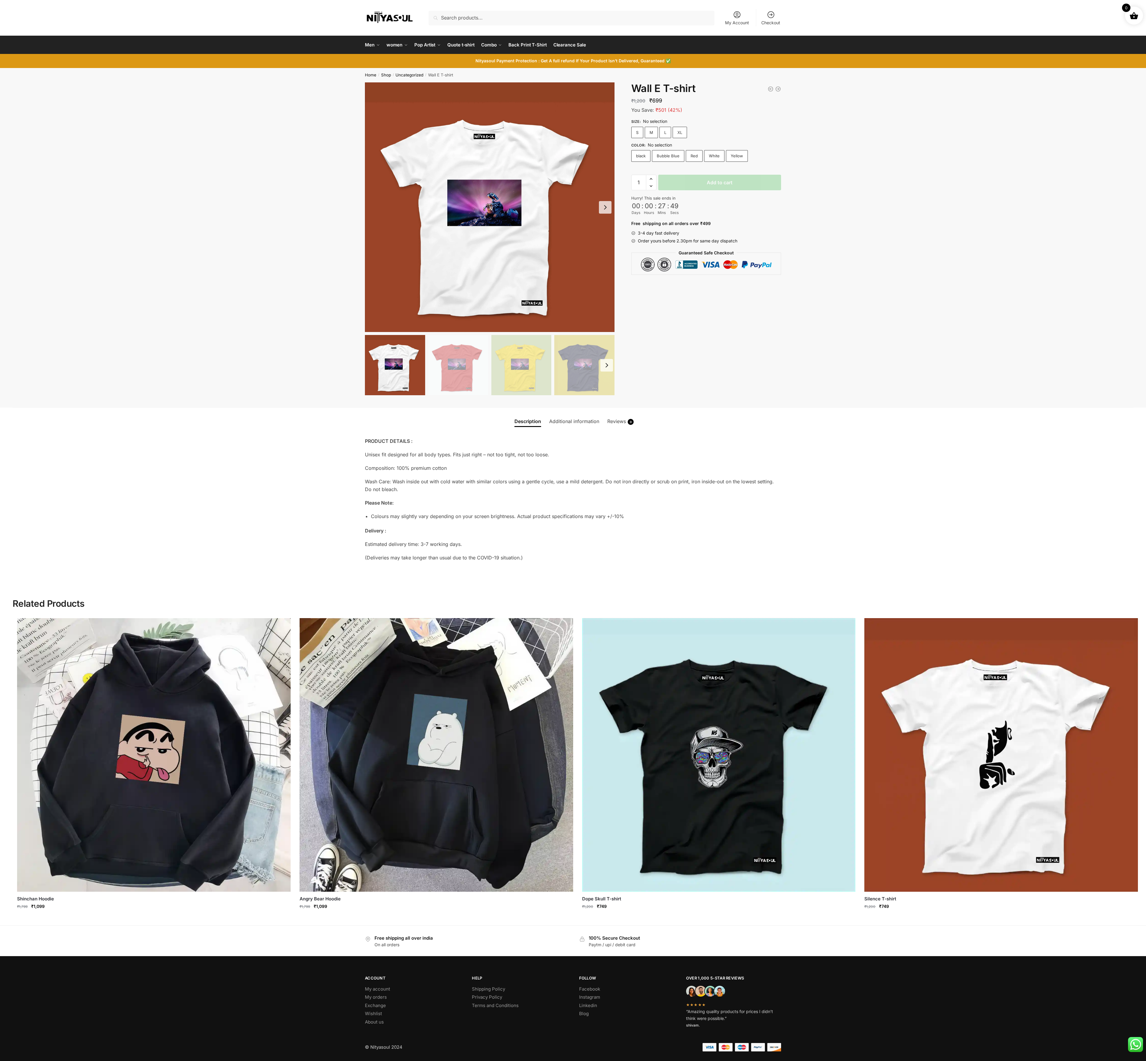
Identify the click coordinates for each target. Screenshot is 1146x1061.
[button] (651, 179)
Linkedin (588, 1005)
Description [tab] (527, 421)
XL (679, 132)
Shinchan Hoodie (35, 899)
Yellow (737, 155)
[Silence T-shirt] (1001, 755)
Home (370, 75)
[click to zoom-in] (489, 207)
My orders (376, 997)
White (714, 155)
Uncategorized (409, 75)
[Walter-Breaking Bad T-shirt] (771, 89)
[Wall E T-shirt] (778, 89)
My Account (737, 22)
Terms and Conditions (495, 1005)
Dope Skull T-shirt (601, 899)
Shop (386, 75)
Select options (154, 919)
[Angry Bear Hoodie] (436, 755)
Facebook (589, 989)
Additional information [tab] (574, 421)
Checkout (770, 22)
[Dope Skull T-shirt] (719, 755)
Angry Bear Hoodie (320, 899)
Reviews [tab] (619, 421)
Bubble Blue (668, 155)
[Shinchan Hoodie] (154, 755)
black (641, 155)
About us (374, 1022)
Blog (584, 1013)
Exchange (375, 1005)
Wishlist (373, 1013)
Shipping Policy (488, 989)
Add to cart (720, 182)
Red (694, 155)
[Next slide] (605, 207)
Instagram (589, 997)
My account (377, 989)
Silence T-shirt (880, 899)
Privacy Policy (487, 997)
